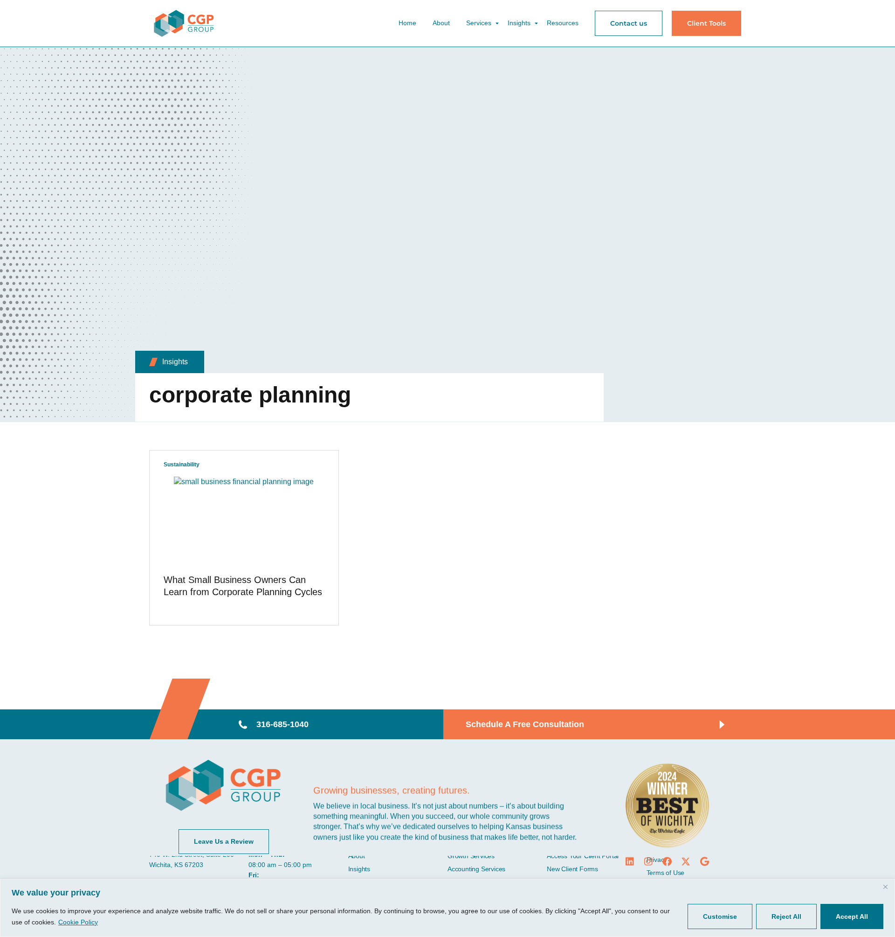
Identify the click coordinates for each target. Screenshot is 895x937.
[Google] (704, 861)
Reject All (786, 916)
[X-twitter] (685, 861)
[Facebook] (667, 861)
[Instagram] (648, 861)
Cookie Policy (78, 922)
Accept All (852, 916)
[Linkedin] (629, 861)
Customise (720, 916)
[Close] (885, 887)
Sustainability (182, 464)
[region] (447, 908)
